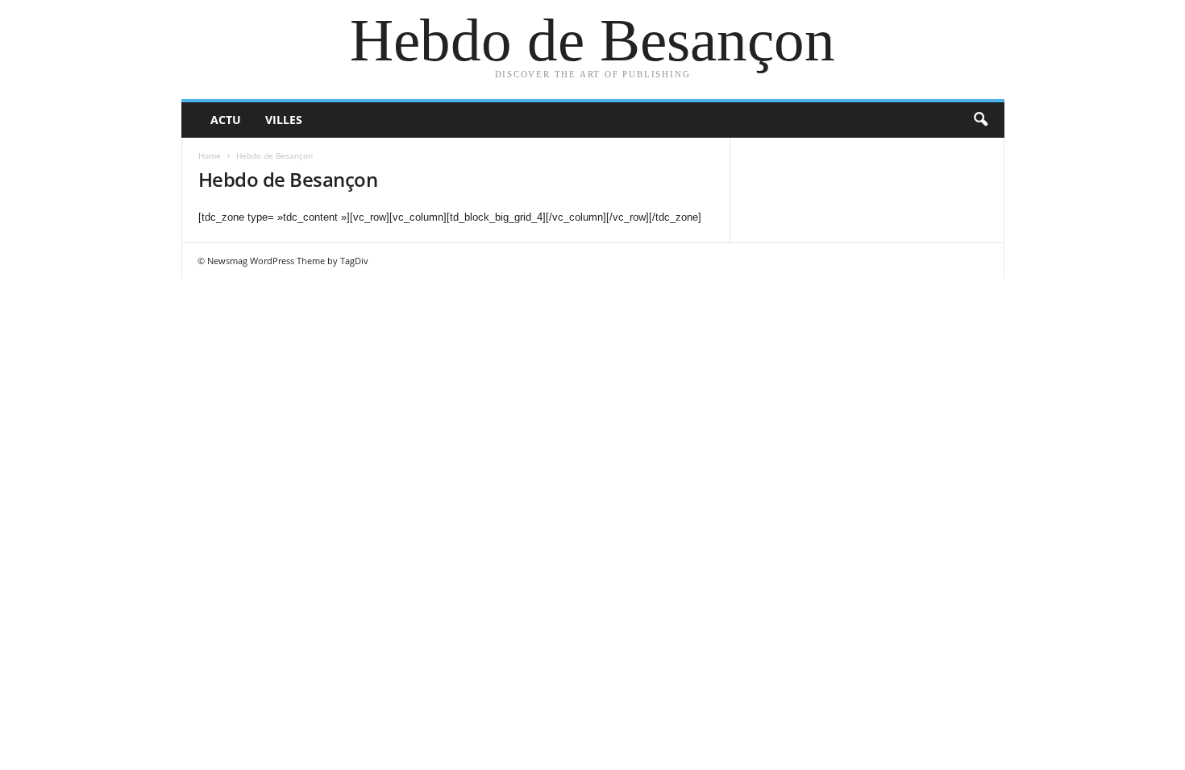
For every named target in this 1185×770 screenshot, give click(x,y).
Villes (283, 119)
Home (209, 155)
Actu (225, 119)
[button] (980, 120)
